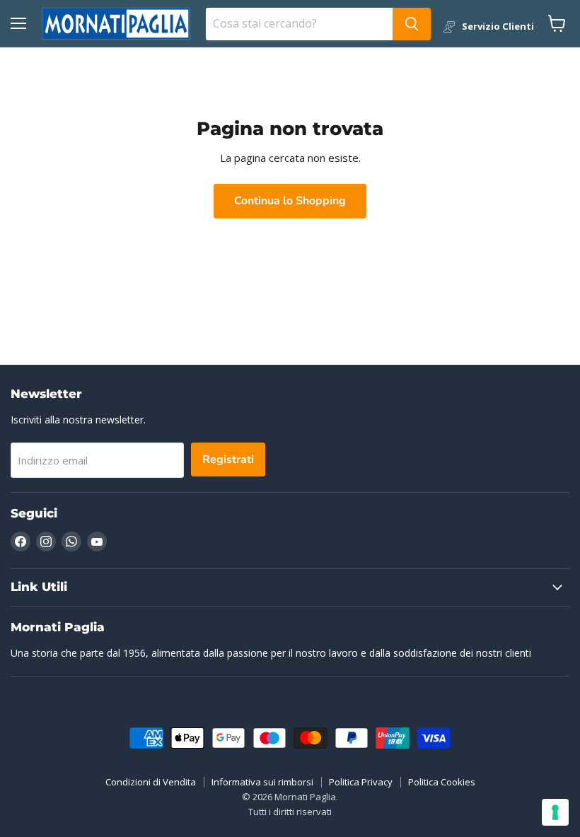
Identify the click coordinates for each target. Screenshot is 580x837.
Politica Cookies (441, 781)
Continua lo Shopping (290, 201)
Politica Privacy (361, 781)
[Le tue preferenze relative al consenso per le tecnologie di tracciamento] (555, 812)
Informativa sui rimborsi (262, 781)
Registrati (228, 459)
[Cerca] (412, 24)
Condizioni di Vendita (150, 781)
